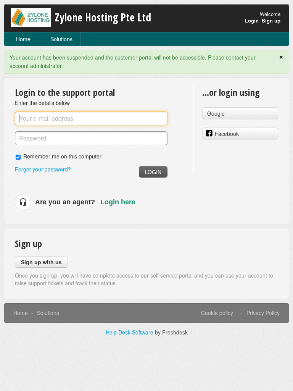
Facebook (227, 133)
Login (153, 172)
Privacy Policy (263, 313)
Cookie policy (217, 313)
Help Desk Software (130, 332)
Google (216, 113)
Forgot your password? (43, 169)
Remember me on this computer (62, 156)
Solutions (61, 39)
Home (23, 39)
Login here (117, 202)
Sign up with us (41, 262)
